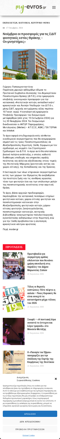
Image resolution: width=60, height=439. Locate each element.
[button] (55, 378)
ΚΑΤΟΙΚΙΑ (24, 23)
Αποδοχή (30, 413)
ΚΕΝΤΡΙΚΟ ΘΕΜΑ (40, 23)
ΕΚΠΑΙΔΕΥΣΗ (10, 23)
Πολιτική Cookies (29, 435)
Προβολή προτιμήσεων (30, 429)
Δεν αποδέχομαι (30, 421)
